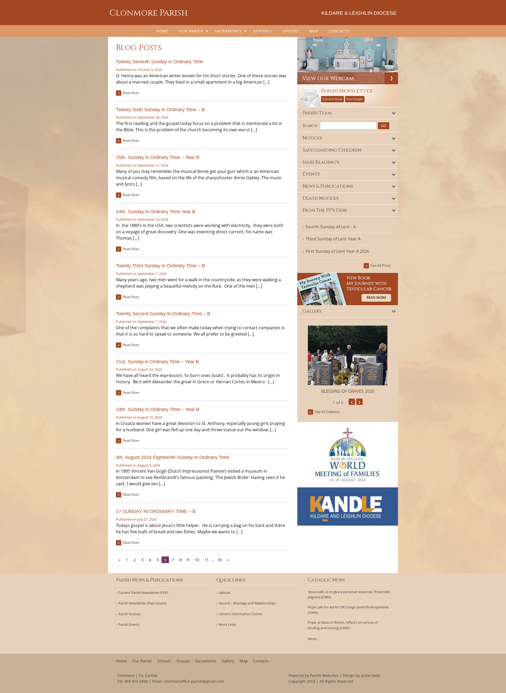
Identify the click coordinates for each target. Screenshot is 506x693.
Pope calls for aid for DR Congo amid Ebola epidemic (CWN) (348, 610)
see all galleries (327, 412)
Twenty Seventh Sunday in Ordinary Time (159, 61)
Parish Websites (324, 675)
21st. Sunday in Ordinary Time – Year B (157, 361)
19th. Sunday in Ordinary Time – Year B (157, 409)
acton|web (370, 675)
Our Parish (191, 30)
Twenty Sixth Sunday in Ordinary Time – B (160, 109)
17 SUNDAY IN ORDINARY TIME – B (156, 511)
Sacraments (228, 30)
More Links (227, 624)
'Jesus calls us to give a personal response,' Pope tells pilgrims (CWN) (349, 594)
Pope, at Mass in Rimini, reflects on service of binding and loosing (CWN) (343, 625)
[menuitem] (162, 31)
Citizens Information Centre (240, 614)
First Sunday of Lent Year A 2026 (337, 251)
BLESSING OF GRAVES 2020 (347, 391)
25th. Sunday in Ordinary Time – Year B (157, 157)
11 (207, 559)
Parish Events (128, 624)
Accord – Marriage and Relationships (247, 603)
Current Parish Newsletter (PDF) (143, 592)
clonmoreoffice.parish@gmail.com (194, 681)
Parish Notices (129, 614)
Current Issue (332, 99)
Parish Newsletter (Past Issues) (142, 603)
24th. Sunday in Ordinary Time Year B (155, 211)
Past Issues (355, 99)
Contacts (339, 30)
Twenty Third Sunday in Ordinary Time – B (160, 265)
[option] (348, 360)
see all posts (380, 266)
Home (162, 30)
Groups (291, 30)
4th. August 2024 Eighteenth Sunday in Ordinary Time (172, 457)
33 (219, 559)
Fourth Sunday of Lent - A (331, 227)
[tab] (347, 113)
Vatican (224, 592)
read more (131, 93)
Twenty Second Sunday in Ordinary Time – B (163, 313)
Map (313, 30)
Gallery (227, 661)
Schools (262, 30)
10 (197, 559)
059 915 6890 (136, 681)
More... (313, 638)
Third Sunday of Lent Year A (333, 239)
